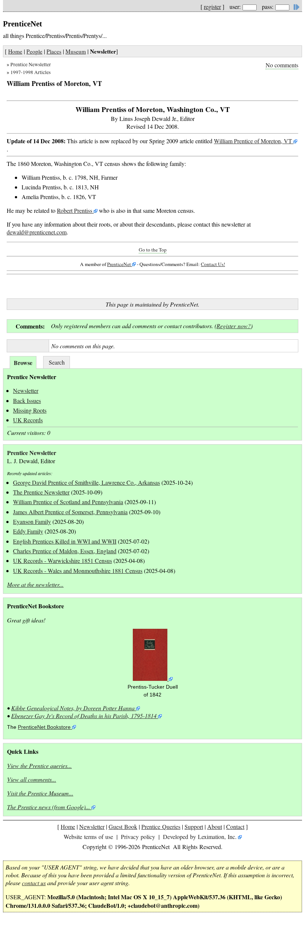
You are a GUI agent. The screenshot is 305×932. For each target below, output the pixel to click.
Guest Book (123, 826)
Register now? (233, 326)
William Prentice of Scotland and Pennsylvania (68, 502)
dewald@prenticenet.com (37, 232)
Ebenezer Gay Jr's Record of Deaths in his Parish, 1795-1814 (84, 716)
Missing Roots (29, 410)
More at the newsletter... (35, 584)
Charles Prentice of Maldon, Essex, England (64, 551)
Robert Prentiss (74, 210)
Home (15, 51)
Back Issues (27, 400)
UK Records (28, 420)
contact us (34, 883)
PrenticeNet (119, 264)
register (212, 6)
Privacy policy (138, 836)
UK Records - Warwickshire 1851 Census (62, 560)
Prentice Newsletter (30, 64)
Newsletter (25, 390)
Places (53, 51)
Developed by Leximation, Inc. (200, 836)
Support (193, 826)
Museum (75, 51)
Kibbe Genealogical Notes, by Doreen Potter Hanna (73, 708)
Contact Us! (213, 264)
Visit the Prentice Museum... (40, 793)
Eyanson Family (32, 521)
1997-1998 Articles (30, 72)
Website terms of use (88, 836)
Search (57, 362)
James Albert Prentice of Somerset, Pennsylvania (70, 512)
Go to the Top (153, 249)
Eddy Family (28, 531)
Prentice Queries (160, 826)
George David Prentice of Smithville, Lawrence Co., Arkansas (86, 482)
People (34, 51)
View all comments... (31, 779)
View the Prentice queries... (39, 765)
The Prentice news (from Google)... (48, 807)
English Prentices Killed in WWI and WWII (64, 541)
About (214, 826)
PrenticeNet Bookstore (44, 727)
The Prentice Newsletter (41, 492)
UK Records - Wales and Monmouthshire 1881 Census (77, 570)
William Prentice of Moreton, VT (253, 141)
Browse (23, 362)
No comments (282, 65)
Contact (235, 826)
